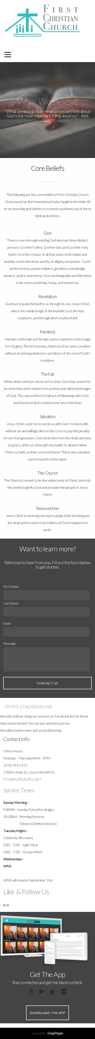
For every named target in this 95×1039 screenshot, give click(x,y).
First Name (11, 586)
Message (9, 643)
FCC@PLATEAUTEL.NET (22, 779)
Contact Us (47, 683)
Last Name (11, 603)
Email (7, 623)
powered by (47, 1033)
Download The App (47, 1013)
